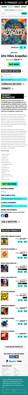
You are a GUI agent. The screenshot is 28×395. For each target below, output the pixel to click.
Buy (25, 241)
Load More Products (14, 347)
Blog (15, 368)
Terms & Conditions (6, 374)
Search (24, 13)
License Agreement (8, 206)
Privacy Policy (17, 374)
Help (15, 372)
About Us (16, 369)
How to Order (17, 371)
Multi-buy (20, 269)
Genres (10, 7)
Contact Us (4, 371)
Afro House (3, 191)
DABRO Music (14, 52)
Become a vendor (5, 369)
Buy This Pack (9, 184)
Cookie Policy (8, 387)
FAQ (3, 372)
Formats (17, 7)
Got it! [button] (14, 391)
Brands (23, 7)
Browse (4, 7)
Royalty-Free (10, 79)
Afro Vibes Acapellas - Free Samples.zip (13, 198)
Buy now (14, 64)
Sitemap (16, 375)
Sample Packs (5, 368)
